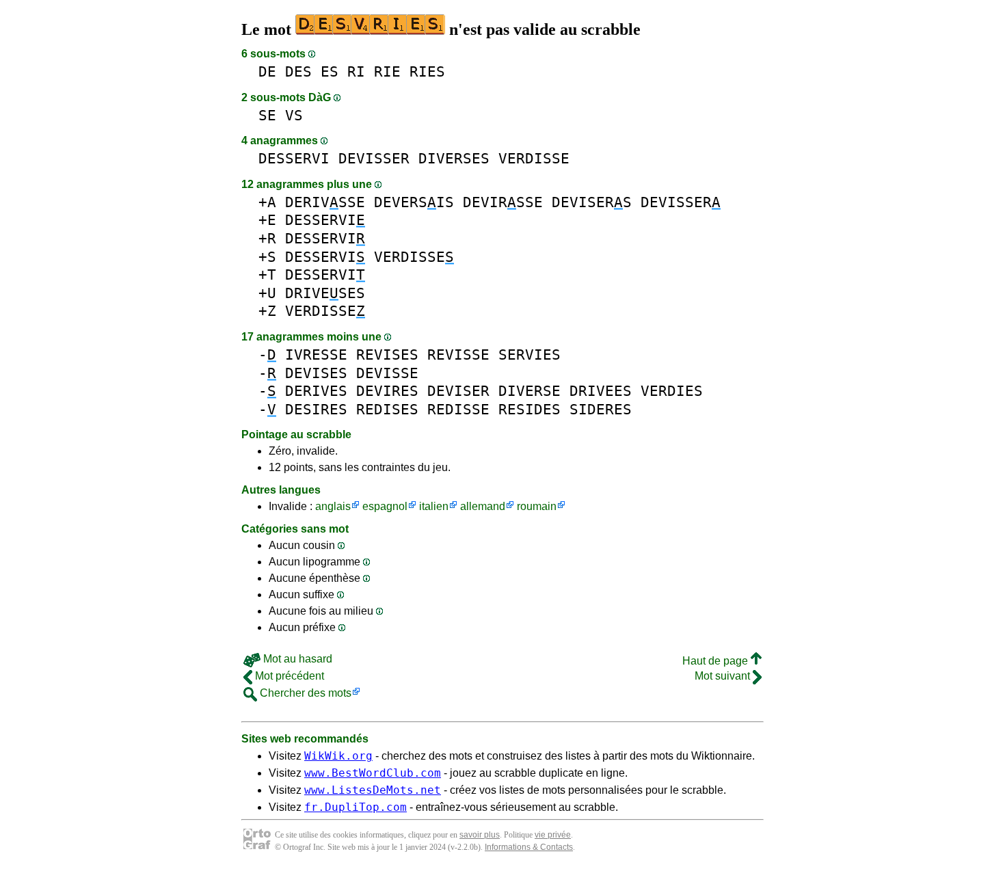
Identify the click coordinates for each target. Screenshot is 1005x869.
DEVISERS (592, 202)
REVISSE (458, 354)
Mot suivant (724, 676)
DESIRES (316, 409)
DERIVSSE (325, 202)
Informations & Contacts (529, 847)
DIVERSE (529, 390)
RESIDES (529, 409)
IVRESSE (316, 354)
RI (356, 71)
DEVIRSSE (503, 202)
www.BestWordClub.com (372, 772)
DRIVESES (325, 293)
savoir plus (479, 835)
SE (267, 115)
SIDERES (601, 409)
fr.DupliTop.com (355, 807)
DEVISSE (387, 373)
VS (294, 115)
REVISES (387, 354)
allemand (482, 506)
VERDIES (672, 390)
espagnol (384, 506)
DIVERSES (454, 158)
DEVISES (316, 373)
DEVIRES (387, 390)
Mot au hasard (296, 659)
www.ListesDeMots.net (372, 790)
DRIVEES (601, 390)
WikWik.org (338, 755)
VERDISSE (534, 158)
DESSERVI (294, 158)
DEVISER (458, 390)
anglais (333, 506)
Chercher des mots (304, 693)
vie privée (553, 835)
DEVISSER (374, 158)
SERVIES (529, 354)
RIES (427, 71)
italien (433, 506)
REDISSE (458, 409)
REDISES (387, 409)
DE (267, 71)
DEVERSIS (414, 202)
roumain (537, 506)
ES (329, 71)
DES (298, 71)
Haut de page (716, 661)
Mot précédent (288, 676)
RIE (387, 71)
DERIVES (316, 390)
